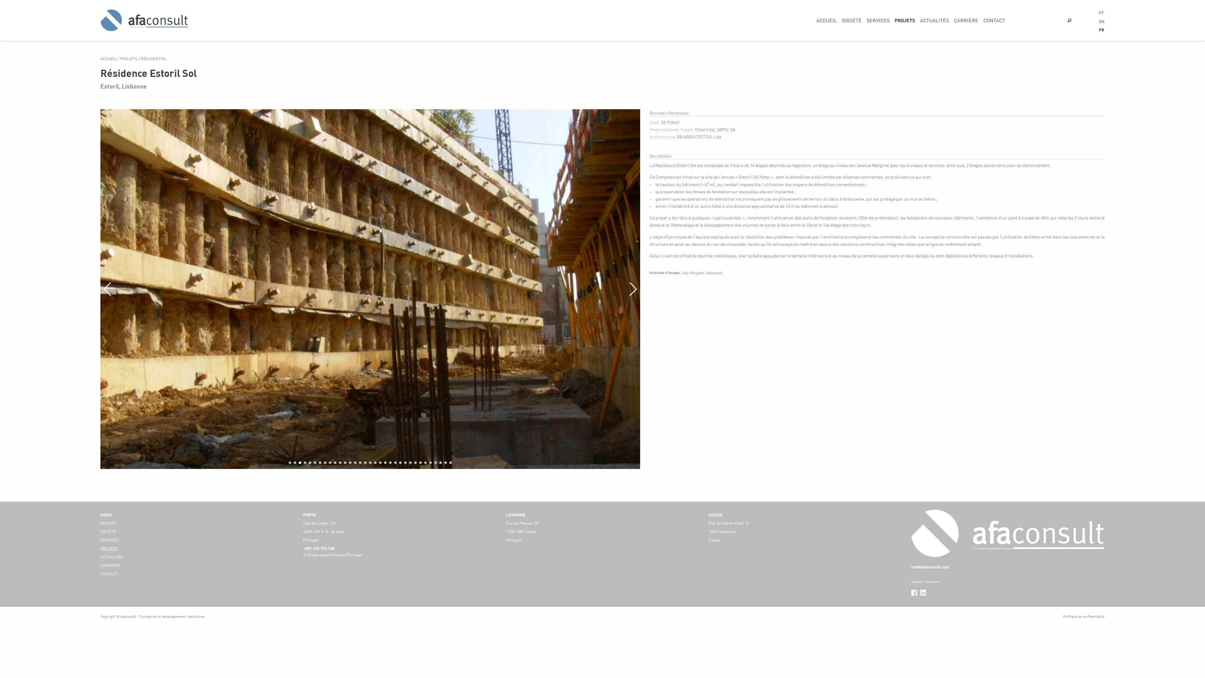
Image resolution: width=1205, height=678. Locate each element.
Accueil (827, 20)
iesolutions (196, 616)
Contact (994, 20)
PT (1101, 12)
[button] (290, 462)
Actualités (934, 20)
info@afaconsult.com (930, 566)
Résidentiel (154, 58)
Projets (905, 20)
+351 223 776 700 (319, 548)
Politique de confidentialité (1084, 616)
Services (878, 20)
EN (1102, 21)
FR (1101, 29)
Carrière (966, 20)
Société (852, 20)
